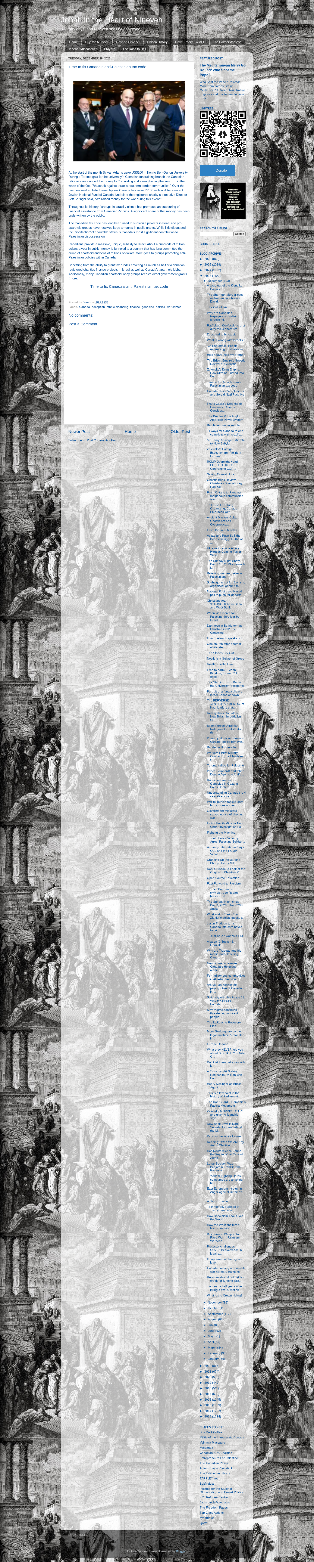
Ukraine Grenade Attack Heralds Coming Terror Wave (224, 552)
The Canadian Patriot (214, 1463)
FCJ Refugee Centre (214, 1497)
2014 (208, 1411)
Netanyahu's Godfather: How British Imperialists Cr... (224, 717)
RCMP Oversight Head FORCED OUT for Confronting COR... (222, 465)
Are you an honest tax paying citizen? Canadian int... (225, 988)
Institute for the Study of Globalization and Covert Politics (221, 1490)
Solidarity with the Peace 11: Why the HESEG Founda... (226, 1001)
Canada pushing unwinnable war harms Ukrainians (226, 1270)
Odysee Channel (127, 42)
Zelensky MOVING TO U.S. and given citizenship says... (225, 1115)
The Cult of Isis (217, 307)
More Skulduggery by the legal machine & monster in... (225, 1035)
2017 (208, 1394)
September (216, 1313)
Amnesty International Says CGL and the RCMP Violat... (225, 851)
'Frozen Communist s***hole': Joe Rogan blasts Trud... (222, 893)
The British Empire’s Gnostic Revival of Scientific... (226, 362)
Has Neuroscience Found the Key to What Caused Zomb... (225, 1154)
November (215, 1302)
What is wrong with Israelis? (226, 340)
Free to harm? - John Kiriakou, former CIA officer (222, 673)
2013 (208, 1416)
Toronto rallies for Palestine (225, 765)
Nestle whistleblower (221, 664)
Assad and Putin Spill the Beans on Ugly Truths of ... (225, 539)
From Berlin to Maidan (222, 530)
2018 (208, 1388)
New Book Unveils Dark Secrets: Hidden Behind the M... (224, 1127)
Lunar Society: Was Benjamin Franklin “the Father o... (224, 1167)
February (214, 1353)
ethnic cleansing (117, 307)
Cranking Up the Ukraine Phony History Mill (223, 861)
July (211, 1325)
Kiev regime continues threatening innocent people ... (222, 1013)
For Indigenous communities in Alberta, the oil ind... (226, 977)
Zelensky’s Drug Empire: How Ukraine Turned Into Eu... (225, 373)
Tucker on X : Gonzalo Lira (225, 935)
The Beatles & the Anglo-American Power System (225, 418)
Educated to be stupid (221, 334)
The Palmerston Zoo (227, 42)
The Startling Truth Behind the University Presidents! (226, 684)
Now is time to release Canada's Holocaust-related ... (222, 967)
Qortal (204, 1523)
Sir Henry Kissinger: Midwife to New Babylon (226, 441)
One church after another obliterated (224, 645)
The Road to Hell (134, 49)
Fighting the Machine (221, 832)
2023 (208, 276)
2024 (208, 270)
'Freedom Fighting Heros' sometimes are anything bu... (225, 1179)
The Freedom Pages (214, 1507)
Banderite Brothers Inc (222, 747)
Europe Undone (217, 1044)
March (212, 1347)
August (213, 1319)
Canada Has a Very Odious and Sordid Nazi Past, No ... (225, 395)
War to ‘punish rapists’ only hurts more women (225, 803)
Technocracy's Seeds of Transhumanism (223, 1208)
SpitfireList (207, 1483)
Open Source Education (223, 878)
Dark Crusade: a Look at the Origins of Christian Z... (226, 870)
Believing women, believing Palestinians (225, 575)
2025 (208, 264)
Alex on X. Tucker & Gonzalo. (220, 943)
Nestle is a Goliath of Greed (225, 658)
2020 (208, 1377)
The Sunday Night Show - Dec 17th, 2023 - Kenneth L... (226, 564)
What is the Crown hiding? (224, 1295)
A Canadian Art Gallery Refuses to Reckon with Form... (224, 1075)
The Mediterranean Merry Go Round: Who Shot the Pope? (223, 70)
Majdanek (206, 1447)
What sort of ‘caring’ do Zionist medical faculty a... (226, 916)
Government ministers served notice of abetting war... (225, 814)
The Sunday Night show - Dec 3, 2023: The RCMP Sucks (225, 905)
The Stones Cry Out (220, 653)
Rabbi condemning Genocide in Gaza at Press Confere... (222, 784)
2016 (208, 1399)
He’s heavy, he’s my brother (226, 354)
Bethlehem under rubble (223, 425)
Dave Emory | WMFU (190, 42)
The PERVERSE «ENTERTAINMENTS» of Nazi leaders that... (225, 704)
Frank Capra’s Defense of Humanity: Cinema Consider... (224, 407)
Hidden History (157, 42)
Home (73, 42)
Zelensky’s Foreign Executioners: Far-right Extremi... (224, 452)
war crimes (174, 307)
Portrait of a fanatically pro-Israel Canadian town (225, 693)
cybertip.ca (207, 1517)
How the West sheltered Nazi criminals (223, 1226)
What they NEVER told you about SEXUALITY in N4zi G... (226, 1053)
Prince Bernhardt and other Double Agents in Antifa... (225, 772)
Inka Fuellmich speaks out (224, 638)
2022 (208, 1365)
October (214, 1308)
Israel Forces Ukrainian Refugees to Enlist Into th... (224, 729)
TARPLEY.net (209, 1478)
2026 (208, 259)
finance (135, 307)
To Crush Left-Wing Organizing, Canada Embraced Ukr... (222, 508)
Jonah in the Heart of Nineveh (112, 19)
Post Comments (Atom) (103, 440)
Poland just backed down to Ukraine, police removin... (226, 740)
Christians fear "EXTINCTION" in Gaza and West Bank (224, 604)
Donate (221, 170)
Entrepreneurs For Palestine (219, 1458)
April (211, 1341)
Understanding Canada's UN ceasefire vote (226, 794)
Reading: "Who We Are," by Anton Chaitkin (225, 1143)
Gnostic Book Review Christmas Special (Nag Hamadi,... (224, 483)
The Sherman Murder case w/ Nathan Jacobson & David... (225, 298)
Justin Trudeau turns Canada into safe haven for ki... (224, 927)
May (211, 1336)
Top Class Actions (212, 1512)
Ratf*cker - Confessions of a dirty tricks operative (226, 327)
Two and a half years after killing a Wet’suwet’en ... (224, 1288)
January (214, 1358)
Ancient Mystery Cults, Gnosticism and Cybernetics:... (222, 521)
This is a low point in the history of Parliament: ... (224, 1094)
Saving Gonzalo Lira (220, 474)
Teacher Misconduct (82, 49)
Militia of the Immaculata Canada (222, 1437)
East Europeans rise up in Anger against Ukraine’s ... (224, 1192)
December (215, 280)
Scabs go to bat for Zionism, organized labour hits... (226, 584)
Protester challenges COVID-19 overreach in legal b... (224, 1250)
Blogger (181, 1551)
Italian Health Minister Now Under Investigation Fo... (225, 825)
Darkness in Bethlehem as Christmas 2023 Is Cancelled (224, 629)
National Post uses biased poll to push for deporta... (225, 593)
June (211, 1330)
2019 (208, 1382)
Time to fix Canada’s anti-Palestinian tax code (129, 286)
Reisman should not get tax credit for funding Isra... (225, 1279)
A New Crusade (217, 1201)
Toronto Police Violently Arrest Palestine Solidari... (226, 840)
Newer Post (79, 431)
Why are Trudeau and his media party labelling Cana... (224, 954)
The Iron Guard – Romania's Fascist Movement (226, 1103)
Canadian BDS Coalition (216, 1452)
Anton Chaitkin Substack (216, 1468)
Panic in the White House (224, 1136)
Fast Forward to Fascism (224, 883)
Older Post (180, 431)
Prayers (109, 49)
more (73, 278)
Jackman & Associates (215, 1502)
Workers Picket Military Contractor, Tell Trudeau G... (225, 756)
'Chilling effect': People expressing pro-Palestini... (226, 347)
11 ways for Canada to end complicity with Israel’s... (225, 432)
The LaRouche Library (215, 1473)
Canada (84, 307)
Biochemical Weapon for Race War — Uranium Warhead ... (223, 1238)
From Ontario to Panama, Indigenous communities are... (225, 496)
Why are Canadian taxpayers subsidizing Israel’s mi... (223, 316)
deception (98, 307)
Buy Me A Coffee (97, 42)
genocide (148, 307)
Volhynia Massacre (212, 1442)
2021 (208, 1371)
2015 (208, 1405)
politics (160, 307)
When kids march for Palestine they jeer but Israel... (223, 616)
